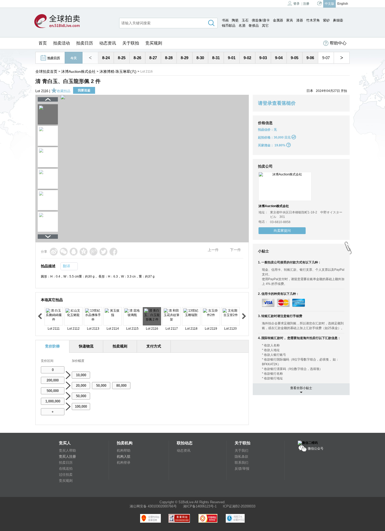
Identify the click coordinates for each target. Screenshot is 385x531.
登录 (296, 3)
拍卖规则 (120, 346)
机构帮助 (123, 450)
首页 (42, 43)
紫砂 (326, 20)
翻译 (66, 266)
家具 (289, 20)
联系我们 (241, 462)
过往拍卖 (66, 475)
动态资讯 (107, 43)
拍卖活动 (61, 43)
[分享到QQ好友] (74, 252)
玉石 (245, 20)
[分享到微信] (64, 252)
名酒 (242, 25)
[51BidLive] (57, 21)
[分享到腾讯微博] (93, 252)
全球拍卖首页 (46, 71)
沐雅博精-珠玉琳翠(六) (118, 71)
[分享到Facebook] (113, 252)
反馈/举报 (242, 469)
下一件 (235, 250)
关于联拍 (130, 43)
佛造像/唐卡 (261, 20)
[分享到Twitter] (103, 252)
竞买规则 (153, 43)
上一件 (213, 250)
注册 (306, 3)
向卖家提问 (282, 231)
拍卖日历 (84, 43)
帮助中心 (338, 43)
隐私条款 (241, 456)
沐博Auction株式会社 (78, 71)
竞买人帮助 (67, 450)
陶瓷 (235, 20)
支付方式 (153, 346)
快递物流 (86, 346)
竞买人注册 (67, 456)
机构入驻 (123, 456)
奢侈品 (254, 25)
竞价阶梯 (52, 346)
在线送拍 (66, 469)
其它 (265, 25)
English (342, 3)
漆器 (299, 20)
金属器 (278, 20)
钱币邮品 (228, 25)
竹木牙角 (313, 20)
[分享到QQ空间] (83, 252)
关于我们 (241, 450)
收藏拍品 (63, 91)
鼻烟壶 (338, 20)
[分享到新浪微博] (54, 252)
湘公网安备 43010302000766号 (153, 506)
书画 (225, 20)
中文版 (329, 3)
